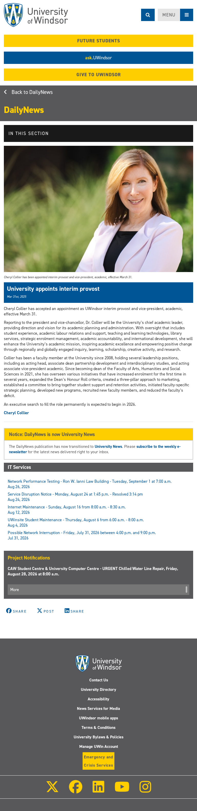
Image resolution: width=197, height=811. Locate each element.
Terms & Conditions (98, 727)
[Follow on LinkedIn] (98, 790)
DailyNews (41, 92)
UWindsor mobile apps (98, 718)
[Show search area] (148, 15)
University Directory (98, 689)
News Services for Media (98, 708)
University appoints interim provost (53, 289)
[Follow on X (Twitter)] (52, 790)
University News (108, 446)
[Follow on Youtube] (122, 790)
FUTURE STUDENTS (98, 41)
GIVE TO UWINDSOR (98, 75)
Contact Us (98, 680)
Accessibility (98, 699)
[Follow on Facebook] (75, 790)
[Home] (36, 15)
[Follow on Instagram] (145, 790)
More (14, 589)
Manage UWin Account (98, 746)
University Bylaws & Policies (98, 737)
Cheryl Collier (16, 413)
